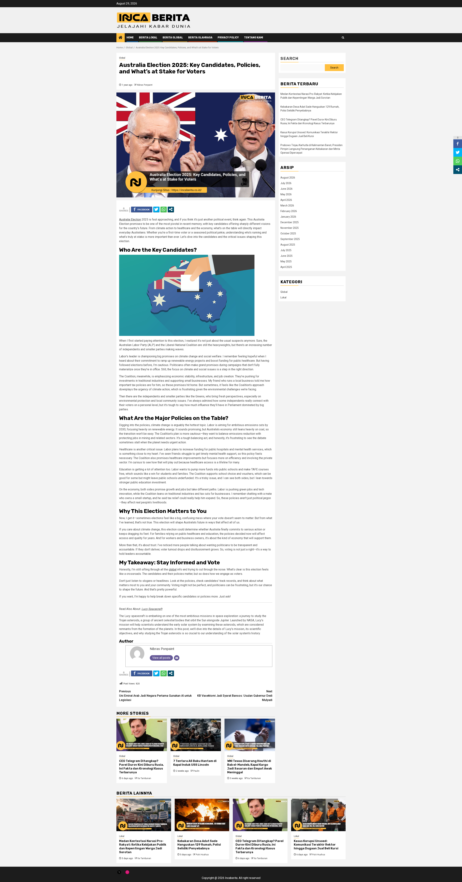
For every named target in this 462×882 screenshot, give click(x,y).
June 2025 (286, 255)
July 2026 (285, 183)
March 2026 (287, 205)
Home (130, 37)
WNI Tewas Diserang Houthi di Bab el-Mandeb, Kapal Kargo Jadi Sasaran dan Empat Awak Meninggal (249, 766)
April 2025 (286, 267)
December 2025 (289, 222)
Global (122, 58)
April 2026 (286, 200)
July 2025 (285, 250)
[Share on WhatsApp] (163, 209)
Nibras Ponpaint (144, 85)
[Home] (121, 37)
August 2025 (287, 244)
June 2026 (286, 188)
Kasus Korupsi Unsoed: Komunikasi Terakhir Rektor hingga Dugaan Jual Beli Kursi (316, 844)
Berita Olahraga (200, 37)
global (172, 569)
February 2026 (288, 211)
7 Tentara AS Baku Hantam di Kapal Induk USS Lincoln (195, 762)
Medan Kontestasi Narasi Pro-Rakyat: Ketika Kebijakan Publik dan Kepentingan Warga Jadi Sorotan (142, 846)
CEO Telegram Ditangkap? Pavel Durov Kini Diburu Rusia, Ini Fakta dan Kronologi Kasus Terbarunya (141, 766)
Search (289, 58)
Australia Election (130, 219)
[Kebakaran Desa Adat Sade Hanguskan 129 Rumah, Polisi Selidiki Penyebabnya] (202, 815)
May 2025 (286, 261)
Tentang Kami (253, 37)
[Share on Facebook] (141, 209)
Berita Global (173, 37)
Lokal (283, 297)
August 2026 (287, 177)
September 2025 (290, 239)
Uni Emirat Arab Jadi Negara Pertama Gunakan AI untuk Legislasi (155, 696)
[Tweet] (156, 209)
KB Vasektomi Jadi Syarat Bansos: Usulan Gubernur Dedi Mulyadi (234, 696)
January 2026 (288, 216)
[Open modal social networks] (171, 209)
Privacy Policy (228, 37)
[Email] (176, 658)
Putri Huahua (202, 854)
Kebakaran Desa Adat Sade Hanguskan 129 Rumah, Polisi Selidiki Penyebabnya (199, 844)
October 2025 (288, 233)
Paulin (196, 771)
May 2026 (286, 194)
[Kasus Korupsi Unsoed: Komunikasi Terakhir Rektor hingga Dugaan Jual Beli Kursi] (318, 815)
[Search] (343, 37)
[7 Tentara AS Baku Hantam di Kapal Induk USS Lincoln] (196, 735)
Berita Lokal (148, 37)
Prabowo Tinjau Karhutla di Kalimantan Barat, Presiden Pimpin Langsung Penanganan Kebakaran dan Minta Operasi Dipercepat (311, 149)
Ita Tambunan (144, 778)
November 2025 (289, 227)
